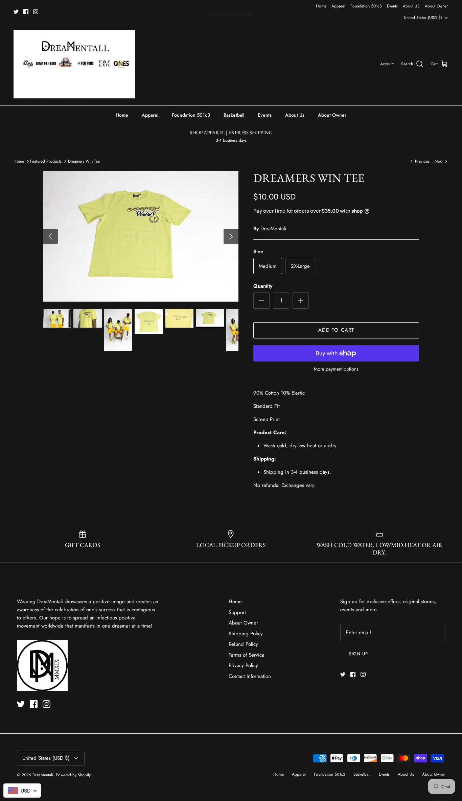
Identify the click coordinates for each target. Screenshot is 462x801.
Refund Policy (243, 644)
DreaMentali (273, 228)
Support (237, 612)
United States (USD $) (423, 18)
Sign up (358, 654)
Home (321, 6)
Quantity (262, 286)
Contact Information (250, 676)
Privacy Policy (243, 665)
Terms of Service (246, 655)
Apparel (338, 6)
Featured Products (46, 161)
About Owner (436, 6)
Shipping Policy (246, 633)
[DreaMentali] (74, 64)
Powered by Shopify (73, 775)
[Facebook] (25, 11)
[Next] (231, 236)
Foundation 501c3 (366, 6)
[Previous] (50, 236)
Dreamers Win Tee (84, 161)
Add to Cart (336, 330)
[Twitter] (16, 11)
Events (392, 6)
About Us (294, 115)
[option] (141, 236)
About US (411, 6)
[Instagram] (35, 11)
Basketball (234, 115)
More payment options (336, 369)
